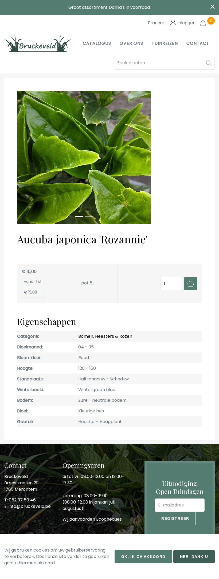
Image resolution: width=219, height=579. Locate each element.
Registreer (175, 518)
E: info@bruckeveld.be (27, 506)
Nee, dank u (194, 556)
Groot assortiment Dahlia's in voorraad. (109, 7)
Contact (197, 43)
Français (157, 23)
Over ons (131, 43)
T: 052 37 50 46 (20, 500)
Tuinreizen (165, 43)
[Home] (37, 43)
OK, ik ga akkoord (143, 556)
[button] (209, 63)
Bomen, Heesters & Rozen (105, 336)
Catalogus (97, 43)
